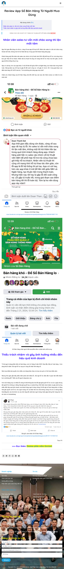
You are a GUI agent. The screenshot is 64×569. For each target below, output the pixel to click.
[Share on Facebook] (3, 456)
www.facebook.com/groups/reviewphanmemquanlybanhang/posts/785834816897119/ (32, 214)
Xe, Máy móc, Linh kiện (39, 504)
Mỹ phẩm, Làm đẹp (7, 499)
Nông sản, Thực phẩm (8, 502)
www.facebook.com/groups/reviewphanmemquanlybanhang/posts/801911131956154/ (32, 436)
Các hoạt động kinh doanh (40, 475)
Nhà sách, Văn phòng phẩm (9, 510)
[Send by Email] (19, 456)
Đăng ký (6, 560)
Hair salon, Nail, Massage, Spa (41, 499)
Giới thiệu (4, 475)
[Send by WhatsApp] (12, 456)
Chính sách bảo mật (7, 478)
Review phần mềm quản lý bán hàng (42, 478)
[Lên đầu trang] (60, 565)
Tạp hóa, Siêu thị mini (8, 496)
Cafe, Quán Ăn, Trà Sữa (39, 494)
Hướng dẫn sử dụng (7, 481)
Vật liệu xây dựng (6, 504)
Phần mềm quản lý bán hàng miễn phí (12, 483)
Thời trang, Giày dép (7, 494)
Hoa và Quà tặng (37, 510)
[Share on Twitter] (6, 456)
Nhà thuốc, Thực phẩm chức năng (42, 502)
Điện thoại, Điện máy (38, 496)
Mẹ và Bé (35, 507)
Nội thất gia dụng (6, 507)
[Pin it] (9, 456)
